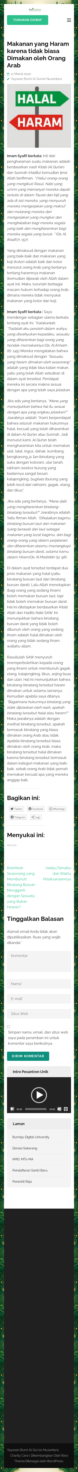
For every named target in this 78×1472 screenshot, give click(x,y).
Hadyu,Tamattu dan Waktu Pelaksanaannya (57, 873)
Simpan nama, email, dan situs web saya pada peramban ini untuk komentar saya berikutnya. (38, 1037)
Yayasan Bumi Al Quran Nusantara (36, 79)
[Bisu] (59, 1109)
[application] (39, 1095)
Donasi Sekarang (24, 1148)
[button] (39, 1095)
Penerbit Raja (22, 1181)
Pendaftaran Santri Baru (30, 1170)
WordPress (55, 1461)
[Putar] (12, 1109)
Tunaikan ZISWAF (27, 20)
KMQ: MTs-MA (22, 1159)
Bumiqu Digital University (30, 1137)
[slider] (35, 1109)
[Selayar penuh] (66, 1109)
